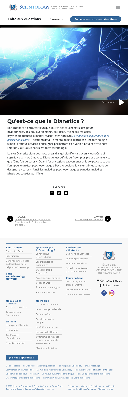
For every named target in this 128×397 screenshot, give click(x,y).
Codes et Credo (44, 282)
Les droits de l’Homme (47, 331)
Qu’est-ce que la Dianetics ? (44, 271)
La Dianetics (28, 366)
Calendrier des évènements (13, 313)
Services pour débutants (74, 249)
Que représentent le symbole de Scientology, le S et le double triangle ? (32, 222)
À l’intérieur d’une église (48, 287)
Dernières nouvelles (16, 307)
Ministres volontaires (46, 348)
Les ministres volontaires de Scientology (54, 370)
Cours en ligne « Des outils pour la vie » (76, 283)
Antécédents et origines (48, 277)
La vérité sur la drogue (47, 327)
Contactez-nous (111, 280)
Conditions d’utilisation (86, 389)
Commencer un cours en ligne (20, 370)
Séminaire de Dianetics (77, 253)
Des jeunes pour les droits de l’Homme (23, 378)
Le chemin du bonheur (47, 304)
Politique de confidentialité (80, 386)
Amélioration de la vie (76, 263)
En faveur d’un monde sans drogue (58, 374)
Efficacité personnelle (77, 258)
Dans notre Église (15, 251)
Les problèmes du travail (78, 289)
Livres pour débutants (17, 325)
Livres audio (12, 329)
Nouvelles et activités (13, 302)
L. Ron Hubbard (13, 366)
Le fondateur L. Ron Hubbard (43, 255)
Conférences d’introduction (13, 336)
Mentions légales (105, 389)
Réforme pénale (44, 314)
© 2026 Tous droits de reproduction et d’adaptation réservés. (34, 387)
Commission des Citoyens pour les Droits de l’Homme (66, 378)
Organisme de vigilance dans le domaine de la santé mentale (47, 340)
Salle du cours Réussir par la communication (77, 270)
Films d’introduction (15, 342)
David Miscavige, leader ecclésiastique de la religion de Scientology (17, 264)
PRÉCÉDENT (21, 217)
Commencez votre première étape (95, 19)
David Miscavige (92, 366)
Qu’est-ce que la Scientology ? (46, 249)
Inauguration (12, 255)
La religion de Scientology (70, 366)
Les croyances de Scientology (44, 263)
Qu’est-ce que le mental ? (89, 219)
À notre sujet (14, 247)
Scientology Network (47, 366)
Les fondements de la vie (78, 294)
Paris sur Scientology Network (15, 276)
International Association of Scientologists (93, 370)
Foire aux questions (24, 19)
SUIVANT (98, 217)
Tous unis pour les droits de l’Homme (93, 374)
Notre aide (42, 301)
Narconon (34, 374)
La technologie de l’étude (48, 309)
